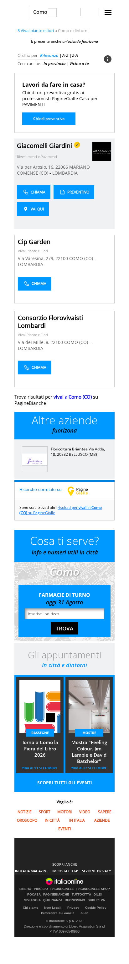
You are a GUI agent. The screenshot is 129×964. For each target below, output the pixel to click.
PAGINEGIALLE (62, 888)
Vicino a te (79, 63)
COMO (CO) (81, 258)
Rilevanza (49, 55)
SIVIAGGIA (32, 900)
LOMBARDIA (65, 173)
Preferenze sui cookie (58, 913)
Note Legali (52, 907)
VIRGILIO (41, 888)
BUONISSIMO (75, 900)
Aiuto (84, 913)
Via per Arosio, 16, (36, 167)
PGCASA (34, 894)
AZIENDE (102, 820)
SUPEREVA (96, 900)
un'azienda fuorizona (80, 41)
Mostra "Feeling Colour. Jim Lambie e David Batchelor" (89, 751)
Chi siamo (30, 907)
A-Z (65, 55)
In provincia (55, 63)
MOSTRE (89, 732)
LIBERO (25, 888)
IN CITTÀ (52, 820)
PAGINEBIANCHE (56, 894)
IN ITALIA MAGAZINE (31, 871)
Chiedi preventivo (48, 118)
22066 (61, 167)
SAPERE (104, 811)
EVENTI (64, 828)
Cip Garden (34, 241)
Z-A (75, 55)
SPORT (44, 811)
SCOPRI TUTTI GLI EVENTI (64, 783)
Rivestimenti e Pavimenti (37, 156)
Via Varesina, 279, (36, 258)
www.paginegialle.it (82, 491)
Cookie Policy (95, 907)
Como (40, 11)
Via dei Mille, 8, (34, 342)
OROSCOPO (27, 820)
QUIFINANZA (52, 900)
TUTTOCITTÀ (81, 894)
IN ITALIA (77, 820)
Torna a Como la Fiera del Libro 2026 (40, 748)
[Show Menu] (108, 12)
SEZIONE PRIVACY (96, 871)
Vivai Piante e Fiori (33, 250)
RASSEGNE (40, 732)
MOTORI (64, 811)
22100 (61, 258)
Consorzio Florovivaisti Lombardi (50, 321)
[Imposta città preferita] (22, 12)
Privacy (73, 907)
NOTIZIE (25, 811)
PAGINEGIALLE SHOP (93, 888)
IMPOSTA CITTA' (65, 871)
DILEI (98, 894)
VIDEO (84, 811)
